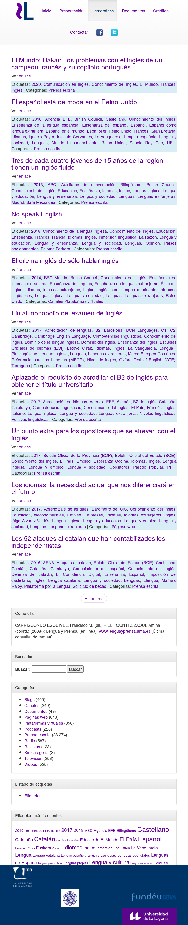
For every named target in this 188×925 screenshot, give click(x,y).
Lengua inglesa (146, 190)
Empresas (93, 515)
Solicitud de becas (89, 586)
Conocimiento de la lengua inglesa (75, 231)
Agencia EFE (58, 119)
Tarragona (20, 365)
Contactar (79, 32)
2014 (36, 277)
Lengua (23, 854)
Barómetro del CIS (109, 509)
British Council (88, 119)
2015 (50, 830)
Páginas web (123, 526)
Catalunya (20, 407)
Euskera (43, 847)
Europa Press (25, 848)
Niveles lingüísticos (157, 413)
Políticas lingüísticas (30, 419)
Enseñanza (89, 190)
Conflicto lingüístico (67, 840)
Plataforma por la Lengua (47, 586)
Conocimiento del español (98, 568)
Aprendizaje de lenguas (66, 509)
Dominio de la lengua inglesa (52, 342)
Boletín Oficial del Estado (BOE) (145, 455)
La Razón (148, 237)
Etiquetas (32, 795)
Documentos (133, 11)
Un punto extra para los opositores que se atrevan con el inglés (93, 434)
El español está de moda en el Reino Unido (74, 101)
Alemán (124, 401)
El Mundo (149, 84)
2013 (35, 831)
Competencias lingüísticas (117, 336)
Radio (29, 740)
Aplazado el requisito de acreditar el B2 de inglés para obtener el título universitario (89, 380)
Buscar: (22, 669)
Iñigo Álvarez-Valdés (30, 520)
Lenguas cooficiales (133, 855)
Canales (55, 301)
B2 (97, 330)
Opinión (153, 243)
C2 (172, 330)
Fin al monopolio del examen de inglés (66, 312)
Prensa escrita (61, 90)
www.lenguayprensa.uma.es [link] (124, 631)
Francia (58, 237)
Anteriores (94, 598)
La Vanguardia (108, 136)
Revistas (32, 746)
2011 (28, 831)
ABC (52, 184)
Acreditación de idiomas (65, 401)
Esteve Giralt (79, 348)
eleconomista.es (49, 515)
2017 (36, 330)
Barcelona (113, 330)
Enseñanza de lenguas (71, 283)
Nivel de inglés (101, 359)
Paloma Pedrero (55, 248)
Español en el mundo (65, 131)
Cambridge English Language (62, 336)
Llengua (151, 580)
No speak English (36, 213)
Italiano (18, 413)
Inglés (16, 90)
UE (170, 142)
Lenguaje (93, 855)
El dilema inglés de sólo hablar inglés (65, 260)
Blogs (29, 699)
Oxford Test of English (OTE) (147, 359)
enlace (25, 76)
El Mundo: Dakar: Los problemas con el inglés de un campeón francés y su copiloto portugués (86, 63)
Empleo (84, 461)
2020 (36, 84)
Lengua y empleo (46, 467)
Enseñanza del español (104, 125)
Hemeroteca (102, 11)
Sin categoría (36, 752)
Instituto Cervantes (74, 136)
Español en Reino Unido (109, 131)
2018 (36, 119)
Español (138, 125)
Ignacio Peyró (41, 136)
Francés (168, 84)
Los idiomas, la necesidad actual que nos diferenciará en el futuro (93, 488)
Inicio (46, 11)
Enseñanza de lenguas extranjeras (126, 283)
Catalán (18, 568)
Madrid (17, 202)
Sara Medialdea (40, 202)
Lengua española (140, 136)
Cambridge (21, 336)
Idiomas (18, 136)
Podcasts (32, 729)
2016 (35, 562)
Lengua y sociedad (98, 196)
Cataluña (167, 401)
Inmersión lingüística (117, 237)
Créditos (161, 11)
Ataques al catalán (74, 562)
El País (137, 407)
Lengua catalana (64, 580)
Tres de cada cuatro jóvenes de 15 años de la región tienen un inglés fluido (87, 163)
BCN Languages (142, 330)
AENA (48, 562)
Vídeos (30, 764)
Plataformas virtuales (83, 301)
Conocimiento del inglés (114, 84)
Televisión (33, 758)
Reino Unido (113, 142)
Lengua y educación (102, 520)
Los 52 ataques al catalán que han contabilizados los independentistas (88, 541)
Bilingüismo (130, 184)
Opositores (119, 467)
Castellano (115, 119)
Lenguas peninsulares (50, 863)
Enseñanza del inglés (137, 342)
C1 (163, 330)
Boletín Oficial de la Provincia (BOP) (77, 455)
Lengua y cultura (109, 862)
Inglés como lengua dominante (126, 289)
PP (170, 467)
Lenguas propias (76, 863)
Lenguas (40, 142)
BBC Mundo (55, 277)
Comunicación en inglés (66, 84)
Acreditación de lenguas (68, 330)
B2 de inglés (144, 401)
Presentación (71, 11)
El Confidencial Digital (78, 574)
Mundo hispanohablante (74, 142)
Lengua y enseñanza (57, 196)
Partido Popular (148, 467)
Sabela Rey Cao (146, 142)
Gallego (57, 848)
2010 (19, 830)
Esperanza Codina (111, 461)
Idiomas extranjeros (61, 289)
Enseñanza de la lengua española (44, 125)
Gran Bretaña (163, 131)
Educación (67, 190)
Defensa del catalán (31, 574)
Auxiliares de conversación (88, 184)
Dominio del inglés (98, 342)
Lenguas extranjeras (156, 196)
